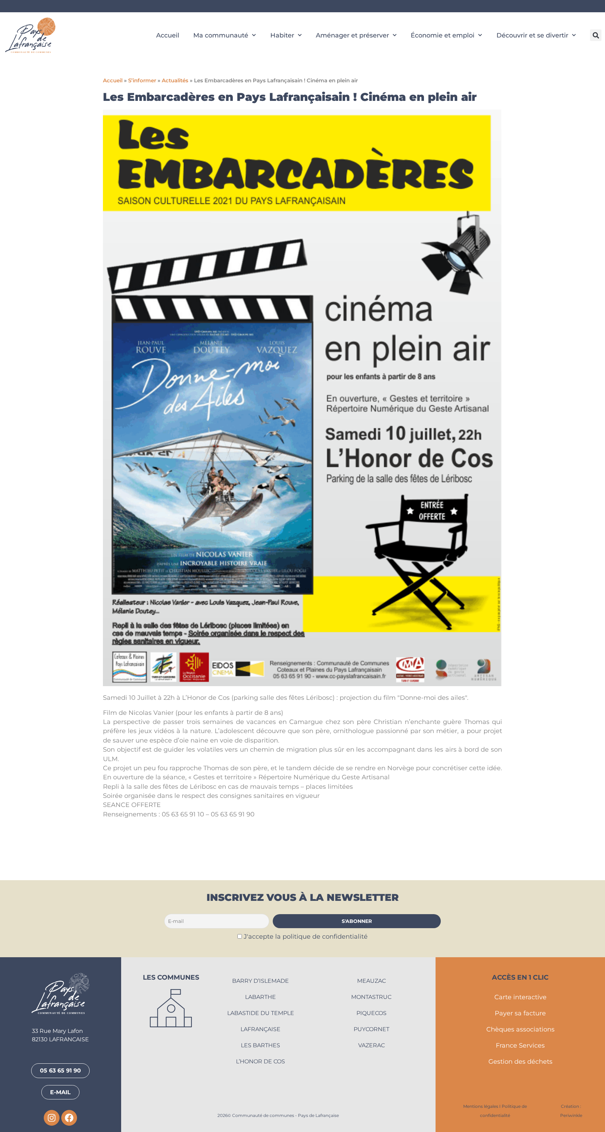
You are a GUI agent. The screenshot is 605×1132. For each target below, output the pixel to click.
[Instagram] (52, 1118)
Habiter (282, 35)
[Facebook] (69, 1118)
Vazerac (371, 1045)
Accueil (167, 35)
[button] (595, 35)
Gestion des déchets (520, 1061)
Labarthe (260, 997)
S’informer (142, 80)
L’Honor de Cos (260, 1061)
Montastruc (371, 997)
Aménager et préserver (352, 35)
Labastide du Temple (260, 1013)
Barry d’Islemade (260, 981)
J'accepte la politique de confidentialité (306, 936)
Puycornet (371, 1029)
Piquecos (371, 1013)
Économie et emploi (442, 35)
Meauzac (371, 981)
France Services (520, 1045)
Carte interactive (520, 997)
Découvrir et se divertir (532, 35)
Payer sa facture (520, 1013)
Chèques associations (520, 1029)
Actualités (175, 80)
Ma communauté (220, 35)
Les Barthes (260, 1045)
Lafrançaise (260, 1029)
